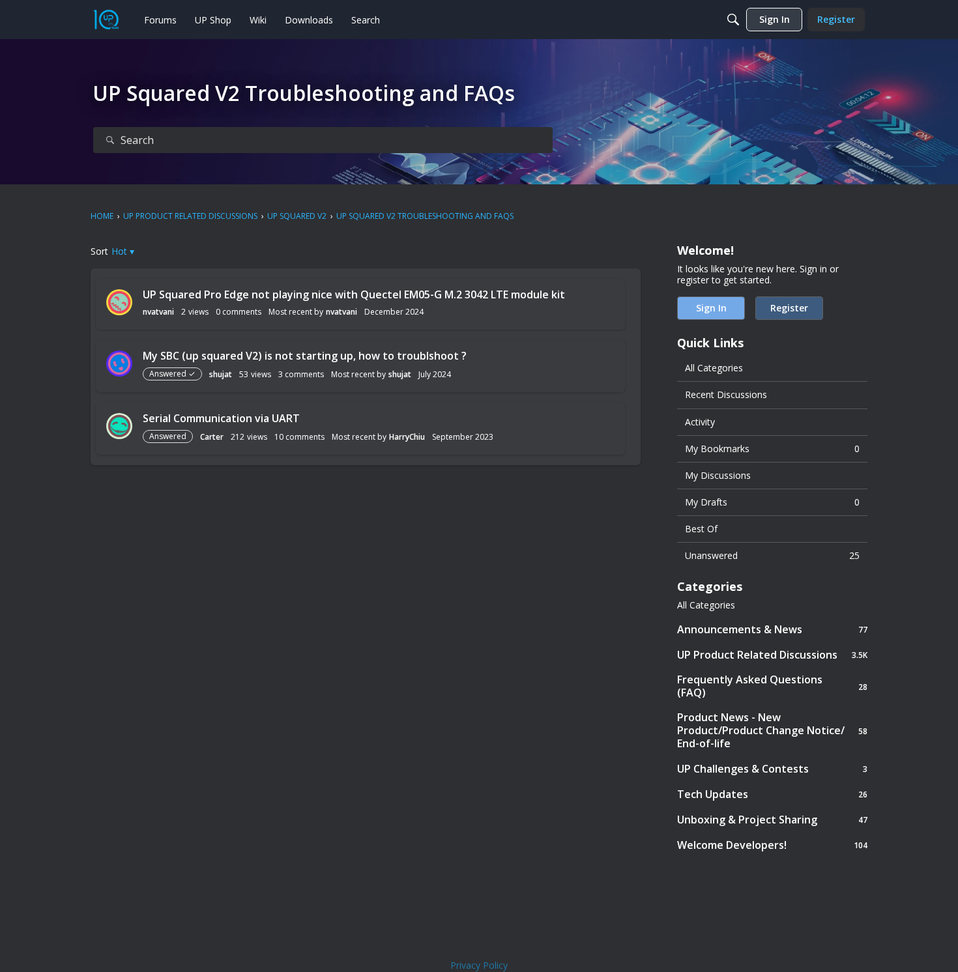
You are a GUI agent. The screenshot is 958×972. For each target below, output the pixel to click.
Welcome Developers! (772, 844)
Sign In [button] (711, 308)
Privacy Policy (479, 965)
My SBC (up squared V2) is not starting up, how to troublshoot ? (305, 356)
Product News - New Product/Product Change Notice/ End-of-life (772, 730)
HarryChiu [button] (407, 436)
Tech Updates (772, 794)
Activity (700, 422)
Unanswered (772, 555)
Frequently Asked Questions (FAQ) (772, 686)
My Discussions (718, 475)
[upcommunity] (106, 20)
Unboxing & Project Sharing (772, 819)
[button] (122, 251)
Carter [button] (212, 436)
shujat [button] (220, 374)
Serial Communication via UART (221, 418)
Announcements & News (772, 629)
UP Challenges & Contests (772, 768)
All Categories (714, 368)
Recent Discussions (726, 394)
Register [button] (789, 308)
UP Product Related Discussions (772, 654)
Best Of (701, 528)
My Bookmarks (772, 448)
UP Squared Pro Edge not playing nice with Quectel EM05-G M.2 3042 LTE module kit (354, 294)
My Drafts (772, 502)
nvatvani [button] (158, 311)
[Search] (733, 19)
